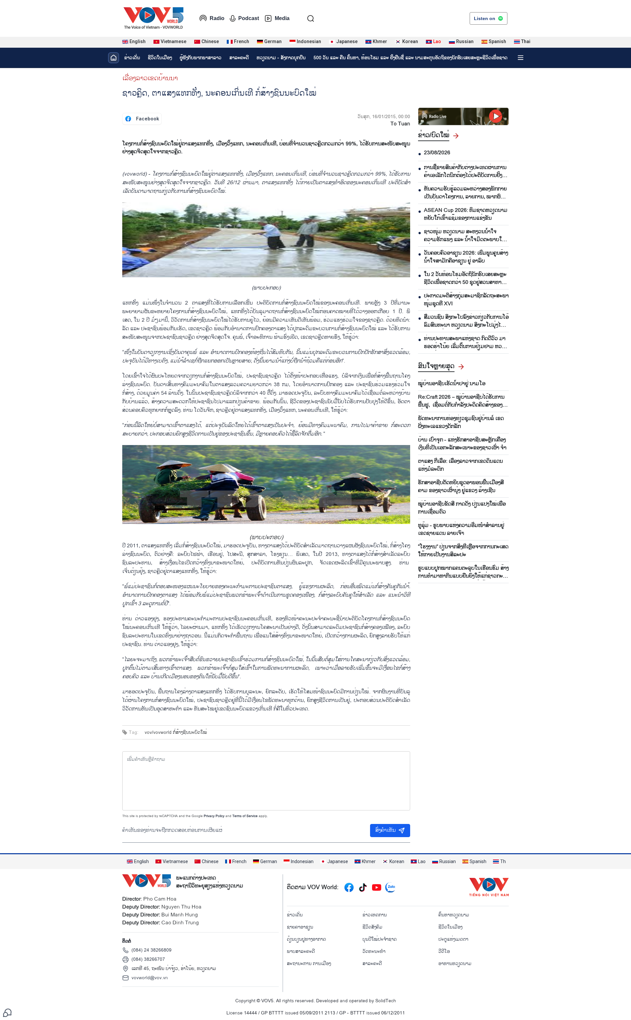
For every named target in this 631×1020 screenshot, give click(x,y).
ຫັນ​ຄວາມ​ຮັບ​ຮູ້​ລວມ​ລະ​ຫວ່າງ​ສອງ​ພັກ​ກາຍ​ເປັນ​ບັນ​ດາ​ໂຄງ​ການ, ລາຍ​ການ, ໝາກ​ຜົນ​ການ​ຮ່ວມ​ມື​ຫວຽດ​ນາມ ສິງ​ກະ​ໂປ (465, 193)
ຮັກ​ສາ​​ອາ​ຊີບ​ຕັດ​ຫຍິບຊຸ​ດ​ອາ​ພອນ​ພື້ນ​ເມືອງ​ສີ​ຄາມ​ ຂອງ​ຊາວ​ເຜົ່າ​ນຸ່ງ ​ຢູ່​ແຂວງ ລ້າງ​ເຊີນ (461, 487)
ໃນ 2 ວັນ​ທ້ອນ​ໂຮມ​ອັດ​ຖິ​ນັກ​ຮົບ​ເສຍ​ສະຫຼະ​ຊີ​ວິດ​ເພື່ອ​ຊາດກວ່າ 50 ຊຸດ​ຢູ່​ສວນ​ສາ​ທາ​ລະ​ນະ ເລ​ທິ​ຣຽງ (466, 278)
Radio (217, 18)
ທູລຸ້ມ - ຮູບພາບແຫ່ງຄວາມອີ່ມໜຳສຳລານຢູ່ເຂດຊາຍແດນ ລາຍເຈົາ (461, 529)
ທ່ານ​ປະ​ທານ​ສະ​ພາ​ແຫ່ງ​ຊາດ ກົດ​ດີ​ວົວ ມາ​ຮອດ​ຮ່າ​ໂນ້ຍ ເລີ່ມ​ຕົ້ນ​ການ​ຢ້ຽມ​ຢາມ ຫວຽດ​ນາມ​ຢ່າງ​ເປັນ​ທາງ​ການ (465, 343)
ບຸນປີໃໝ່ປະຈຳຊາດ (379, 939)
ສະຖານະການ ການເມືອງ (309, 963)
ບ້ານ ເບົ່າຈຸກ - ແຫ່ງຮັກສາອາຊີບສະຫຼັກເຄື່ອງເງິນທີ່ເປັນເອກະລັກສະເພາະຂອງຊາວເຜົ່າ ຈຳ (462, 444)
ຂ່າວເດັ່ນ (132, 58)
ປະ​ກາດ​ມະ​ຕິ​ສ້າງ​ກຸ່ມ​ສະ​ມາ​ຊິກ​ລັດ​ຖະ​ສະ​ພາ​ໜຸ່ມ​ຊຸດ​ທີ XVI (466, 300)
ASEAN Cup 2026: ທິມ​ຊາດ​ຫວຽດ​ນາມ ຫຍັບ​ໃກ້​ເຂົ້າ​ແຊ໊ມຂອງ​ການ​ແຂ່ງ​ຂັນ (465, 214)
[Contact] (7, 1012)
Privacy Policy (214, 816)
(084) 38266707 (148, 959)
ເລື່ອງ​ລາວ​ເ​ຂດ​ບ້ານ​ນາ (150, 78)
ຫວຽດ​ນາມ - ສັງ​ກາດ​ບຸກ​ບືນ (281, 58)
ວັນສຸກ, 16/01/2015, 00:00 (384, 116)
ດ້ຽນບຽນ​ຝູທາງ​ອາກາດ (306, 939)
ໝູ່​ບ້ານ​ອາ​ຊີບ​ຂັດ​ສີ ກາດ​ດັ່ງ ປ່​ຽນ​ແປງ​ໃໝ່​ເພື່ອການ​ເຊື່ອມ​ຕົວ (462, 508)
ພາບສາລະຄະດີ (301, 951)
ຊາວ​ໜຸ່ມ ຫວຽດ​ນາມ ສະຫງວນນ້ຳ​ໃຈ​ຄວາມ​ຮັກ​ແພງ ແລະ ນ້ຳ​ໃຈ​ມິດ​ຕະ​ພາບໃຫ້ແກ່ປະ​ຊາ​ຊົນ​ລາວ (464, 236)
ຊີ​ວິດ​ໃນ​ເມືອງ (160, 58)
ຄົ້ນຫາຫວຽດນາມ (453, 915)
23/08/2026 (437, 153)
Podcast (248, 18)
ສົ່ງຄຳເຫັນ (385, 830)
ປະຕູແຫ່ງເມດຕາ (453, 939)
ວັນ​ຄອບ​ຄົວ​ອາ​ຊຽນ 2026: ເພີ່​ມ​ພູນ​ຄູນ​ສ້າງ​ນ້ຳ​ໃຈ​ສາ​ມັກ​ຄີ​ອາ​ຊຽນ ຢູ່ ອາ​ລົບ (466, 257)
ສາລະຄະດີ (239, 58)
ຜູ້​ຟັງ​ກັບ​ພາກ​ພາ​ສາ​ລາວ (201, 58)
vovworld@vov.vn (149, 978)
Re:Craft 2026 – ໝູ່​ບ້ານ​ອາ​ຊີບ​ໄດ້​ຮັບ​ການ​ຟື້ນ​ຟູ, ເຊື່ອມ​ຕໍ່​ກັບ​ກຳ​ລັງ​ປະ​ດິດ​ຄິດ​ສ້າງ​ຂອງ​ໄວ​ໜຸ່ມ (463, 401)
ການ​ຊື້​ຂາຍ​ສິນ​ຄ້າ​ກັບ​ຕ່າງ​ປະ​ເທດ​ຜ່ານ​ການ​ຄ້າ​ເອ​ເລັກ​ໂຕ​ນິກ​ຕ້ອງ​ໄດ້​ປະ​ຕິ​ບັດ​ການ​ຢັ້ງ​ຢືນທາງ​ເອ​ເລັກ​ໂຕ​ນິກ (466, 172)
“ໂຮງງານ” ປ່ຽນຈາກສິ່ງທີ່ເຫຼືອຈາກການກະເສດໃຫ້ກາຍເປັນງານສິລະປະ (463, 551)
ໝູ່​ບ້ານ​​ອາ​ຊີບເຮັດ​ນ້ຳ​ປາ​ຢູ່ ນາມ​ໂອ (451, 384)
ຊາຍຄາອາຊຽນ (300, 927)
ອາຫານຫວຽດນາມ (455, 963)
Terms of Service (245, 816)
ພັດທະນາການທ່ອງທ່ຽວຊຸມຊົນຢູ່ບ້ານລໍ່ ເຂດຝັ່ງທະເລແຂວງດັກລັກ (461, 423)
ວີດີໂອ (444, 951)
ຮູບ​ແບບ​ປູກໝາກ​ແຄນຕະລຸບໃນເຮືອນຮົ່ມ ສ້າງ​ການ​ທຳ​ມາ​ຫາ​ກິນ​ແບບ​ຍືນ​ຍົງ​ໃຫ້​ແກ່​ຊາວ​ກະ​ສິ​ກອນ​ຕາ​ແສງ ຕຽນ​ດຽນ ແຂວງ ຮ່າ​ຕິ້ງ (463, 572)
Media (282, 18)
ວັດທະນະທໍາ (374, 951)
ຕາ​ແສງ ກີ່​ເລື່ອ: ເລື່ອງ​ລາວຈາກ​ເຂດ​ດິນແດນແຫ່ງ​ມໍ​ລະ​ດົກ (460, 465)
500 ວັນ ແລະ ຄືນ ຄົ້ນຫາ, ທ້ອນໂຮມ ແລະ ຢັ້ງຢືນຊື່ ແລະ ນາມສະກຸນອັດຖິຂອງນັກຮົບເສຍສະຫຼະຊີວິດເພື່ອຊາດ (410, 58)
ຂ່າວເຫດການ (374, 915)
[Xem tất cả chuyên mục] (520, 57)
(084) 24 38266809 (151, 950)
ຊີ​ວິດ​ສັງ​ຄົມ (372, 927)
